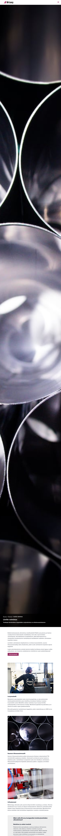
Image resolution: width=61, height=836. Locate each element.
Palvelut (10, 617)
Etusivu (5, 617)
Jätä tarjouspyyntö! (13, 654)
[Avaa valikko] (58, 2)
